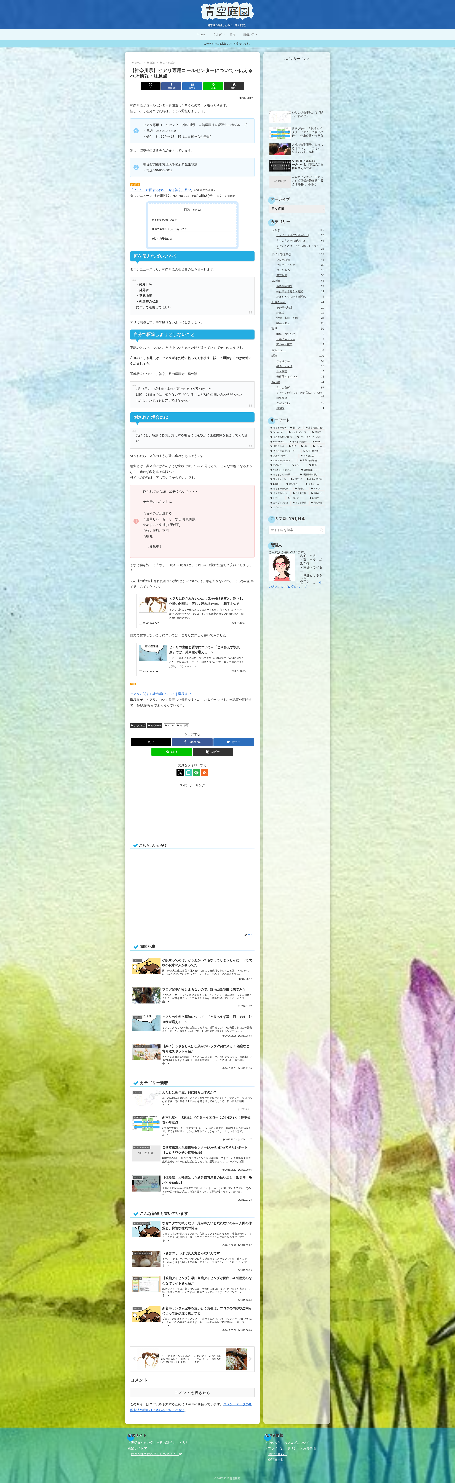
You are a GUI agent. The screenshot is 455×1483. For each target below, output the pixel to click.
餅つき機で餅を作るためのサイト (155, 1454)
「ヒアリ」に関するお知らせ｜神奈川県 (159, 190)
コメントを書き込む (192, 1392)
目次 (187, 210)
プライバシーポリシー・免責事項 (292, 1448)
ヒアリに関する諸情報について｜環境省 (159, 694)
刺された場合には (162, 238)
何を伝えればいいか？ (164, 219)
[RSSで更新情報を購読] (204, 772)
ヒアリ (171, 725)
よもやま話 (139, 725)
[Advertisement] (161, 813)
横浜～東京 (156, 725)
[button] (234, 86)
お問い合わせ (277, 1454)
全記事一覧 (276, 1460)
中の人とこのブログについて (295, 584)
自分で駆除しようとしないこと (169, 229)
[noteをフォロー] (188, 772)
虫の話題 (184, 725)
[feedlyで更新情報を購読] (196, 772)
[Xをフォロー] (180, 772)
